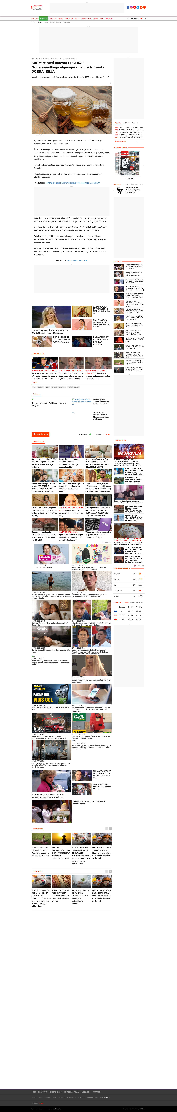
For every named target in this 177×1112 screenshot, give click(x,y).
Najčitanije (126, 123)
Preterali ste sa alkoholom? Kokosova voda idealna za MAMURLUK (73, 183)
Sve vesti (117, 262)
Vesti (33, 22)
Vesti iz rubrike (37, 871)
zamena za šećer (73, 387)
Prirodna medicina (55, 22)
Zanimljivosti (86, 18)
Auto (101, 18)
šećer (47, 387)
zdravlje (40, 387)
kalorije (54, 387)
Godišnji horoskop (132, 184)
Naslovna (34, 18)
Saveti (39, 22)
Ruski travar (67, 22)
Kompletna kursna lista (136, 602)
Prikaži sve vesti (120, 141)
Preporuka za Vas (38, 353)
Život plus (52, 18)
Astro (77, 18)
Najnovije (118, 123)
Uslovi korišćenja (104, 1097)
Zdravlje (43, 18)
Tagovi (35, 382)
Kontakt (41, 1103)
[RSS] (143, 262)
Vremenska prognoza (122, 568)
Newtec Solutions (133, 1109)
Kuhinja (60, 18)
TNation (142, 1109)
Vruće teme (36, 394)
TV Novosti (109, 18)
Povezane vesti (38, 828)
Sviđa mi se (84, 434)
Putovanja (69, 18)
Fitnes (46, 22)
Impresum (35, 1103)
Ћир (141, 7)
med (34, 387)
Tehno (95, 18)
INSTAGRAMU (72, 261)
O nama (96, 1097)
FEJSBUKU (83, 261)
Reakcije (135, 123)
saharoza (62, 387)
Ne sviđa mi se (101, 434)
